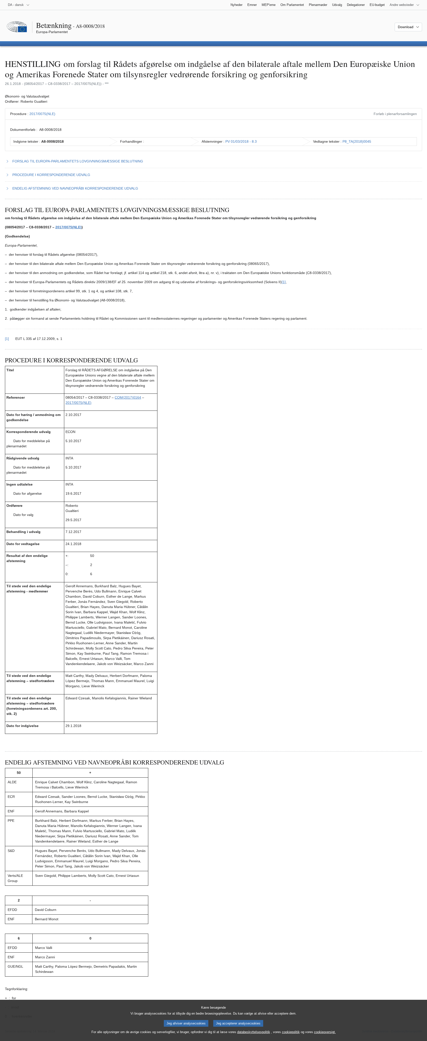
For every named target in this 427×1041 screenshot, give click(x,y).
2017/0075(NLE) (42, 114)
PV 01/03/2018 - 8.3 (241, 141)
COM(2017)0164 (128, 397)
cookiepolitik (291, 1032)
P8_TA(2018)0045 (356, 141)
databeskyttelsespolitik (253, 1032)
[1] (284, 282)
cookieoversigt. (325, 1032)
